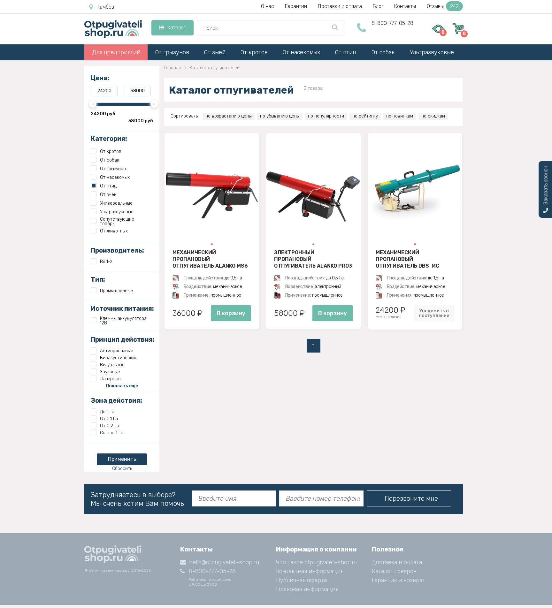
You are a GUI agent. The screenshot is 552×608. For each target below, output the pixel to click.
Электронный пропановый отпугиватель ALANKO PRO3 (313, 259)
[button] (212, 244)
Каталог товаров (394, 571)
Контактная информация (309, 571)
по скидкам (433, 116)
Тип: (98, 279)
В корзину (231, 313)
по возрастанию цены (228, 116)
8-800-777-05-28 (392, 23)
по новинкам (399, 116)
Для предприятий (116, 52)
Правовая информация (307, 589)
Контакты (405, 6)
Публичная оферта (301, 580)
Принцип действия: (123, 339)
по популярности (326, 116)
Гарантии (296, 6)
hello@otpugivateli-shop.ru (224, 562)
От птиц (345, 52)
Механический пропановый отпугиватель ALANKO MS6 (210, 259)
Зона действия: (116, 400)
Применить (122, 459)
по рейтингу (365, 116)
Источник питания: (122, 308)
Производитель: (117, 250)
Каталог (176, 28)
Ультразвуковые (432, 52)
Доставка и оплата (397, 562)
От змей (215, 52)
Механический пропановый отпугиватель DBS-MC (407, 259)
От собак (383, 52)
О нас (267, 6)
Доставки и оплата (340, 6)
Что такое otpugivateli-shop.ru (316, 562)
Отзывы (443, 6)
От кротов (254, 52)
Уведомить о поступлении (434, 313)
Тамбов (105, 7)
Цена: (100, 77)
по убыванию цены (280, 116)
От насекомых (301, 52)
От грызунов (172, 52)
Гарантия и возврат (398, 580)
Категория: (109, 138)
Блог (378, 6)
